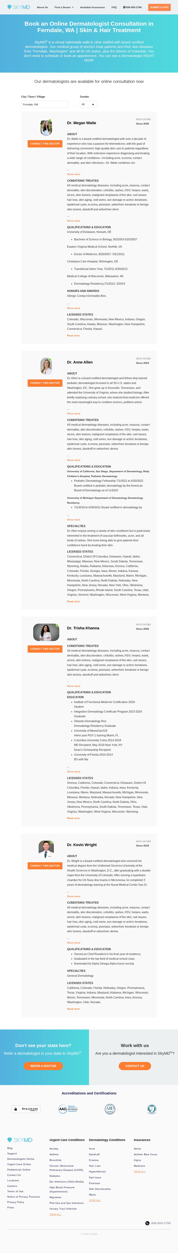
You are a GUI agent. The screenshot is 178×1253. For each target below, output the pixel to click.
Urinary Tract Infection (63, 1208)
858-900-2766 (133, 7)
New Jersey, (90, 585)
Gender (84, 96)
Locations (13, 1180)
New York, (115, 585)
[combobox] (88, 104)
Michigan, (141, 575)
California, (132, 566)
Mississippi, (74, 561)
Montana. (143, 594)
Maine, (130, 575)
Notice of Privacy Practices (23, 1196)
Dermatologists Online (20, 1158)
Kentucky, (73, 575)
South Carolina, (77, 324)
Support (12, 1153)
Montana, (85, 797)
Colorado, (73, 319)
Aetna (137, 1148)
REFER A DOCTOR (43, 1066)
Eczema (94, 1160)
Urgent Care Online (19, 1164)
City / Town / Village (33, 96)
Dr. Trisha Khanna (83, 628)
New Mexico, (116, 319)
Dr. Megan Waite (81, 123)
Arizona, (120, 566)
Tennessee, (136, 561)
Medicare (139, 1165)
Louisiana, (86, 575)
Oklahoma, (136, 585)
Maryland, (119, 575)
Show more (73, 174)
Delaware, (116, 556)
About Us (42, 7)
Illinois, (113, 570)
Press (10, 1207)
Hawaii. (98, 328)
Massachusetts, (103, 575)
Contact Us (14, 1175)
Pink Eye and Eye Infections (67, 1203)
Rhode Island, (105, 590)
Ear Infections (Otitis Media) (67, 1181)
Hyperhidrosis (97, 1171)
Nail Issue (95, 1177)
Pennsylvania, (87, 590)
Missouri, (103, 324)
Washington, (117, 324)
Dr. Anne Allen (80, 362)
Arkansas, (108, 566)
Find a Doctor (63, 7)
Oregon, (141, 319)
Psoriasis (94, 1183)
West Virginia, (129, 594)
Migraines (56, 1197)
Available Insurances (92, 7)
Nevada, (103, 585)
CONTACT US (135, 1066)
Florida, (88, 328)
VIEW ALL (56, 1214)
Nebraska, (125, 580)
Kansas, (134, 570)
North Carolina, (91, 580)
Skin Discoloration (100, 1189)
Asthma (54, 1154)
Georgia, (95, 570)
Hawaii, (128, 556)
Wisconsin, (87, 319)
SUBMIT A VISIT (159, 7)
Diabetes (55, 1176)
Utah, (146, 590)
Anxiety (54, 1148)
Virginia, (72, 594)
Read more (73, 335)
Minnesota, (101, 319)
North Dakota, (110, 580)
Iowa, (105, 570)
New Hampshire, (135, 324)
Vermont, (84, 594)
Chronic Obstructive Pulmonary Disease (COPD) (66, 1167)
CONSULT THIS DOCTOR (45, 143)
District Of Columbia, (96, 556)
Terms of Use (15, 1191)
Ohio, (126, 585)
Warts (92, 1194)
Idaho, (136, 556)
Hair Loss (95, 1165)
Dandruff (94, 1154)
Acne (92, 1148)
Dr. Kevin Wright (82, 845)
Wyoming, (73, 566)
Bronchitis (56, 1160)
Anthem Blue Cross (145, 1154)
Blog (10, 1148)
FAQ (114, 7)
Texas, (138, 590)
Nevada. (95, 1002)
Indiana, (130, 319)
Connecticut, (75, 328)
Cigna (137, 1160)
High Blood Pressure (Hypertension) (62, 1189)
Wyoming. (132, 811)
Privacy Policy (15, 1202)
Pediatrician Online (19, 1169)
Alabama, (96, 566)
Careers (12, 1186)
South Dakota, (120, 561)
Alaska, (92, 324)
